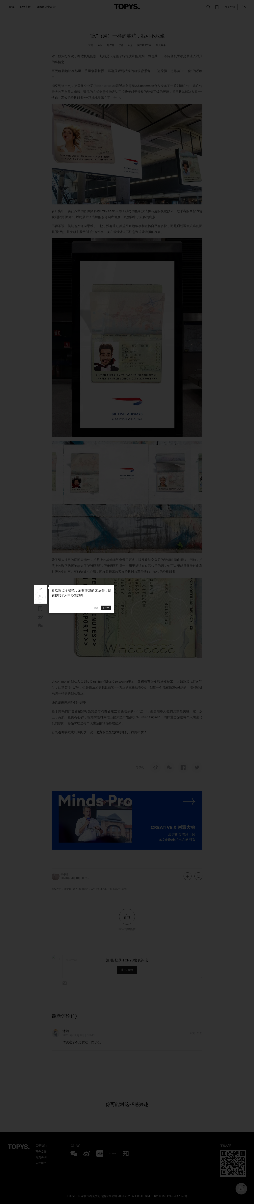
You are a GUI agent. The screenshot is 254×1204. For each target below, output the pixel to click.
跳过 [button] (96, 608)
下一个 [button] (106, 608)
